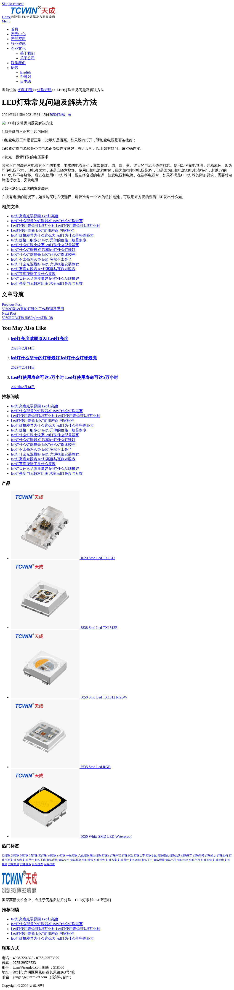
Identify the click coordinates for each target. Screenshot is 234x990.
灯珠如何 (222, 855)
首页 (14, 29)
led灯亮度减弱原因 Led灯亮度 (34, 216)
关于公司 (27, 58)
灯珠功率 (139, 855)
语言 (14, 68)
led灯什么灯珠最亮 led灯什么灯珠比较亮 (43, 254)
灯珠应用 (52, 860)
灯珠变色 (163, 855)
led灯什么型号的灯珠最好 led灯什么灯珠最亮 (47, 221)
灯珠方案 (111, 860)
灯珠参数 (151, 855)
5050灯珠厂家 (60, 115)
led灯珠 (52, 855)
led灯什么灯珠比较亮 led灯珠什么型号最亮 (45, 245)
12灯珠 (6, 855)
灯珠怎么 (63, 860)
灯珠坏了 (186, 855)
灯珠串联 (115, 855)
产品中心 (18, 34)
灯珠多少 (210, 855)
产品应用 (18, 39)
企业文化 (18, 48)
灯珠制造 (127, 855)
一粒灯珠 (71, 855)
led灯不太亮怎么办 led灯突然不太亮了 (41, 259)
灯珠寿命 (16, 860)
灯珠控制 (99, 860)
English (25, 72)
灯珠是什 (123, 860)
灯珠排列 (75, 860)
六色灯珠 (83, 855)
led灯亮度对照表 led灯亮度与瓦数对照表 (43, 269)
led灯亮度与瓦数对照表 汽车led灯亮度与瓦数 (47, 283)
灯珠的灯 (206, 860)
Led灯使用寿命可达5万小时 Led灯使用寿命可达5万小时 (55, 226)
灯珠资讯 (44, 90)
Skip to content (13, 4)
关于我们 (27, 53)
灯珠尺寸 (28, 860)
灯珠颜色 (25, 864)
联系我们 (18, 63)
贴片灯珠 (49, 864)
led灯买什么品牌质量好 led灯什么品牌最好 (45, 279)
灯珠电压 (170, 860)
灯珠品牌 (175, 855)
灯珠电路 (194, 860)
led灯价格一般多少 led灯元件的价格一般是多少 (48, 240)
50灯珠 (42, 855)
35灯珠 (33, 855)
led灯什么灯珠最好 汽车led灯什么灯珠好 (43, 250)
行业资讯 (18, 44)
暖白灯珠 (95, 855)
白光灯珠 (37, 864)
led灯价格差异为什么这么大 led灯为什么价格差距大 (52, 235)
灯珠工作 (40, 860)
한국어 (25, 77)
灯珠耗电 (218, 860)
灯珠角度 (13, 864)
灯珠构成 (135, 860)
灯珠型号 (198, 855)
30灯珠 (24, 855)
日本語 (25, 81)
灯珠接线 (87, 860)
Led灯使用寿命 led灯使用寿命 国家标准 (42, 230)
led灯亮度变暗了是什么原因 (33, 274)
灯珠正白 (147, 860)
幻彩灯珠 (25, 90)
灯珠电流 (182, 860)
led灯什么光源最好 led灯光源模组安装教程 (45, 264)
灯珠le (105, 855)
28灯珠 (15, 855)
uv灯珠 (61, 855)
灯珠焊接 (159, 860)
